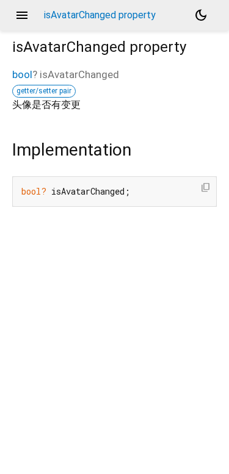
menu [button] (22, 15)
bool (22, 74)
